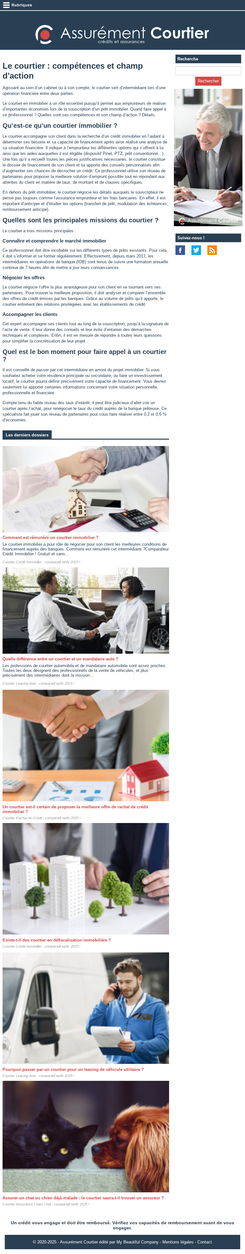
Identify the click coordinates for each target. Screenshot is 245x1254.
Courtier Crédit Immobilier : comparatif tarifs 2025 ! (41, 562)
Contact (204, 1242)
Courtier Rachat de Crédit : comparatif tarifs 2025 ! (41, 818)
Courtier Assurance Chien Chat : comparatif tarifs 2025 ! (46, 1204)
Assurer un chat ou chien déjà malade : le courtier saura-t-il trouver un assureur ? (83, 1198)
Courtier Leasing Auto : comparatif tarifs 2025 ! (38, 683)
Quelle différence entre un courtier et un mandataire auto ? (60, 659)
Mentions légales (178, 1242)
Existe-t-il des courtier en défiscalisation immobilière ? (57, 940)
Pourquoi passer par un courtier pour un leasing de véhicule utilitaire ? (73, 1069)
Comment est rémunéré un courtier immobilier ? (51, 537)
